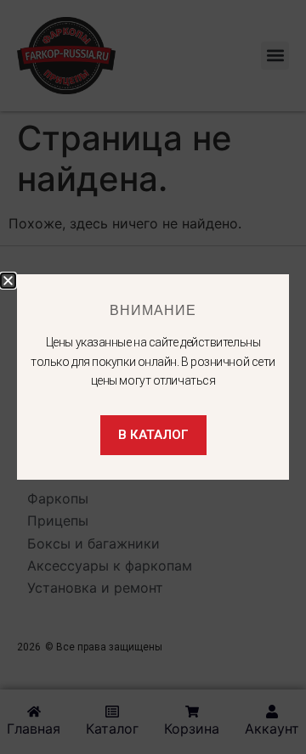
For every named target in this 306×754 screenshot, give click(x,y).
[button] (8, 280)
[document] (153, 377)
